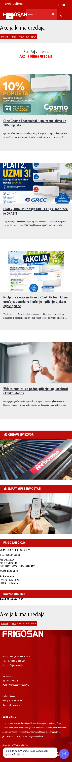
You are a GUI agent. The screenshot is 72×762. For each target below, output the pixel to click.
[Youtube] (63, 5)
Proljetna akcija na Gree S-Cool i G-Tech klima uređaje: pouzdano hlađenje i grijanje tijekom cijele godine (35, 301)
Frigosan (4, 37)
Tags (14, 37)
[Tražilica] (61, 16)
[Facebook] (58, 5)
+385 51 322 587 (13, 555)
